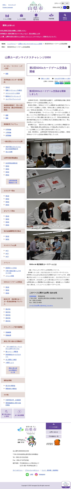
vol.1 (7, 250)
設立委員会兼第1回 (11, 163)
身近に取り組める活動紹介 (13, 341)
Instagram (42, 474)
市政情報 (51, 18)
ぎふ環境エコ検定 (11, 359)
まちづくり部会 (9, 211)
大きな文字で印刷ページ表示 (62, 78)
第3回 (7, 169)
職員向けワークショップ (13, 96)
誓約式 (8, 87)
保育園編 (8, 135)
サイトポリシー (18, 470)
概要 (7, 73)
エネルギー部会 (9, 191)
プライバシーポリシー (32, 470)
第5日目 (8, 321)
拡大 (63, 3)
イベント (7, 262)
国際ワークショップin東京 (14, 90)
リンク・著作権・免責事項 (50, 470)
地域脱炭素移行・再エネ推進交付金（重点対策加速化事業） (13, 107)
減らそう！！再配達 (12, 351)
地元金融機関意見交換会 (12, 231)
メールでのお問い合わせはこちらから (41, 305)
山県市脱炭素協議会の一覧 (13, 181)
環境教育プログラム (11, 124)
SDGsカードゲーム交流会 (13, 282)
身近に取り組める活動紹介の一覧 (13, 370)
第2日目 (8, 312)
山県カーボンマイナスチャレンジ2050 (30, 43)
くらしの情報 (7, 19)
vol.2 (7, 253)
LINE (31, 474)
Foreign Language (8, 7)
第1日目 (8, 309)
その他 (6, 395)
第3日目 (8, 315)
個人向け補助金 (10, 385)
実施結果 (8, 335)
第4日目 (8, 318)
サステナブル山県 (10, 245)
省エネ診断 (9, 152)
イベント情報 (10, 276)
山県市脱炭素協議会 (11, 158)
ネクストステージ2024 (13, 93)
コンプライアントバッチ (13, 99)
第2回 (7, 166)
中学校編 (8, 129)
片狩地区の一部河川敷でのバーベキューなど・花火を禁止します (20, 33)
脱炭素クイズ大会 (11, 268)
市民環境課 (32, 296)
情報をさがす (65, 18)
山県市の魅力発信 (36, 18)
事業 (7, 118)
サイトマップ (12, 4)
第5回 (7, 175)
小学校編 (8, 132)
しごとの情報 (21, 19)
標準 (67, 3)
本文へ (4, 4)
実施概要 (8, 332)
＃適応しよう (10, 362)
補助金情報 (8, 380)
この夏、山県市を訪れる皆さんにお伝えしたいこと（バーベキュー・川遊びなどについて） (28, 36)
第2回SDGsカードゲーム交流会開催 (18, 47)
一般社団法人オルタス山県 (13, 141)
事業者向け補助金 (11, 388)
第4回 (7, 172)
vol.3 (7, 256)
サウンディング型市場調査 (13, 327)
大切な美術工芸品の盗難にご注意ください (13, 30)
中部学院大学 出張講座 (13, 400)
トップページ (11, 43)
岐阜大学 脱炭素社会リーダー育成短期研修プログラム (13, 301)
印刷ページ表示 (45, 78)
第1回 (7, 196)
